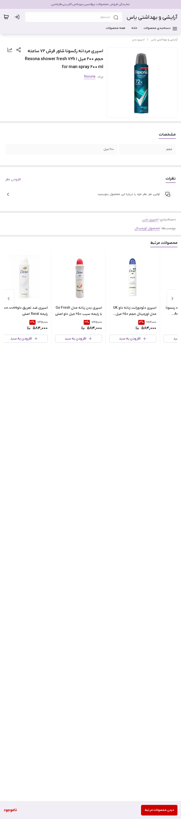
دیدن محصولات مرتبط (159, 810)
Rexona (89, 76)
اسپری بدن (138, 39)
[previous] (172, 298)
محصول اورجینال (147, 228)
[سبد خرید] (6, 17)
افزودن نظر (13, 179)
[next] (8, 298)
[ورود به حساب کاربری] (17, 17)
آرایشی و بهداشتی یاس (152, 17)
